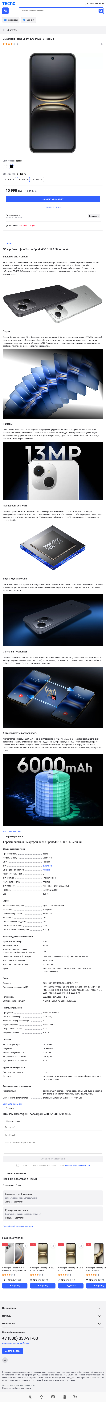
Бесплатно (94, 216)
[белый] (5, 166)
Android (46, 870)
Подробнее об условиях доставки (18, 1226)
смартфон (47, 866)
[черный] (11, 167)
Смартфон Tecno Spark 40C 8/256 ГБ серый (42, 1269)
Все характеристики (12, 831)
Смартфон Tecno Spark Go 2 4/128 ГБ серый (70, 1269)
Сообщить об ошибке (12, 1104)
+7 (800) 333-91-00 (95, 3)
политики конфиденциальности (77, 1165)
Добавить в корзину (53, 199)
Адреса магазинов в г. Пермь (15, 1343)
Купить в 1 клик (53, 207)
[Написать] (53, 1397)
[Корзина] (75, 1397)
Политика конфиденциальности (16, 1388)
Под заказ (71, 1285)
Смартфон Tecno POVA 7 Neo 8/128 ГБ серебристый (14, 1269)
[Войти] (64, 1397)
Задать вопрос (12, 1351)
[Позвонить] (30, 1397)
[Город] (41, 1397)
